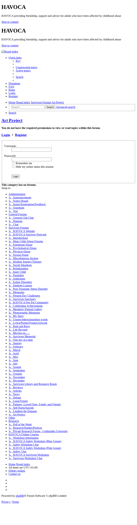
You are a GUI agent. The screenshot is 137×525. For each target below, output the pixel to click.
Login (5, 135)
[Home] (9, 51)
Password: (10, 155)
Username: (10, 146)
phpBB (20, 495)
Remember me (23, 163)
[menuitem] (18, 60)
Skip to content (9, 21)
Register (21, 135)
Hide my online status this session (34, 166)
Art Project (11, 120)
